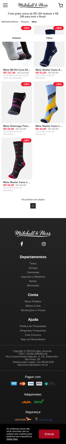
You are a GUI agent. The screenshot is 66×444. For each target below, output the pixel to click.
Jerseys (33, 267)
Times (33, 263)
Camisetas (33, 272)
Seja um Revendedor (33, 339)
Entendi (49, 434)
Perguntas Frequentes (33, 330)
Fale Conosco (33, 334)
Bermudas (33, 285)
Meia (34, 22)
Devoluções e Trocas (33, 310)
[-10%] (16, 47)
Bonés (33, 281)
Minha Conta (33, 305)
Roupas (25, 22)
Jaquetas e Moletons (33, 276)
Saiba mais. (12, 439)
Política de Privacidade (33, 326)
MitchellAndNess (9, 22)
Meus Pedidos (33, 301)
